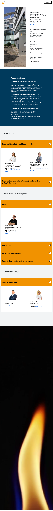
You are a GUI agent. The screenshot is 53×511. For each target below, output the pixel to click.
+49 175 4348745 (34, 61)
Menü (48, 2)
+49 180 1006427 (35, 50)
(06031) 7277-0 (13, 305)
